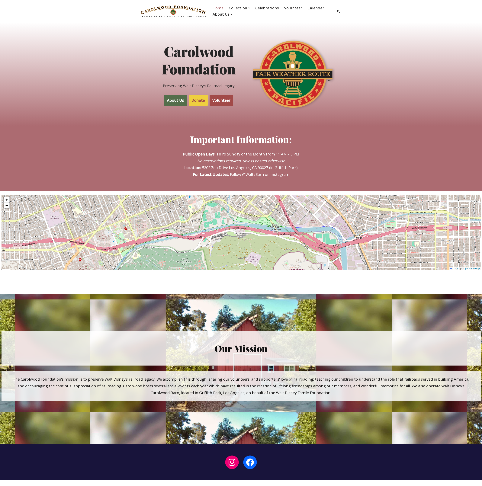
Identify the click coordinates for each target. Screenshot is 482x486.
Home (218, 8)
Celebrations (267, 8)
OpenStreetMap (472, 268)
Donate (198, 100)
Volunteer (293, 8)
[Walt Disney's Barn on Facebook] (250, 462)
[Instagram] (232, 462)
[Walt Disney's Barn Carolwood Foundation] (173, 11)
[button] (249, 8)
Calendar (315, 8)
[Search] (338, 11)
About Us (175, 100)
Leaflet (456, 268)
